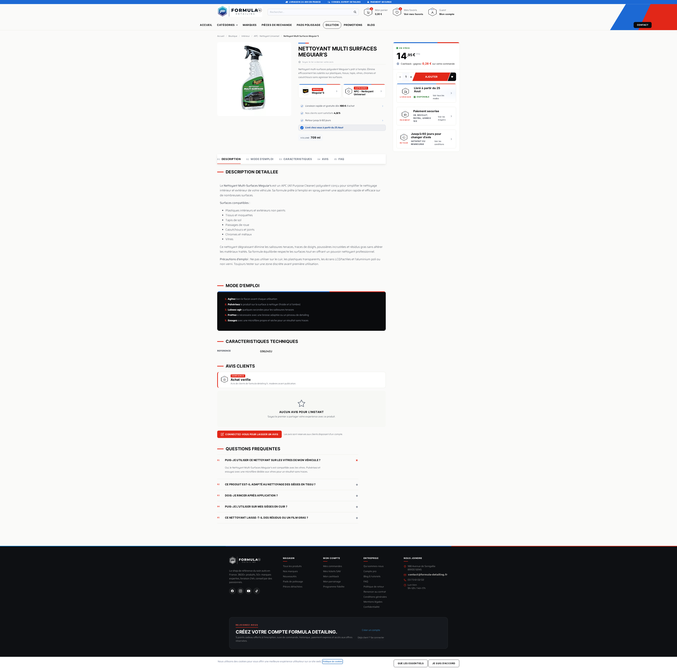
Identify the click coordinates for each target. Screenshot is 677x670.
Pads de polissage (293, 581)
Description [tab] (229, 159)
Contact (642, 25)
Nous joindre (413, 558)
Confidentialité (372, 607)
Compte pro (370, 571)
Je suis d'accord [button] (443, 663)
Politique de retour (374, 586)
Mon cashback (331, 576)
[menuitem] (206, 25)
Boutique (232, 36)
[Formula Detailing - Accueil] (245, 560)
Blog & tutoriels (372, 576)
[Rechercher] (355, 12)
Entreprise (371, 558)
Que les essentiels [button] (411, 663)
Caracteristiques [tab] (295, 159)
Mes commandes (332, 566)
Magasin (289, 558)
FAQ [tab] (339, 159)
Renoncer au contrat (375, 592)
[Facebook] (232, 591)
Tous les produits (292, 566)
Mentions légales (373, 602)
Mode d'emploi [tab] (259, 159)
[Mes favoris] (397, 13)
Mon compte (331, 558)
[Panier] (368, 13)
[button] (452, 77)
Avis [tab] (323, 159)
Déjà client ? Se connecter (371, 637)
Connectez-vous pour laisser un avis (251, 434)
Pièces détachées (292, 586)
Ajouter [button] (431, 76)
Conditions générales (375, 597)
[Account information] (432, 13)
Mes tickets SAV (332, 571)
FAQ (366, 581)
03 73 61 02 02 (416, 580)
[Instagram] (240, 591)
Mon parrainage (332, 581)
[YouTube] (248, 591)
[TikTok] (257, 591)
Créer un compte (371, 630)
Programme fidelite (333, 586)
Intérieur (246, 36)
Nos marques (290, 571)
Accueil (220, 36)
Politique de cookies (332, 661)
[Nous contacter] (428, 575)
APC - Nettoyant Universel (266, 36)
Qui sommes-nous (374, 566)
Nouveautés (290, 576)
